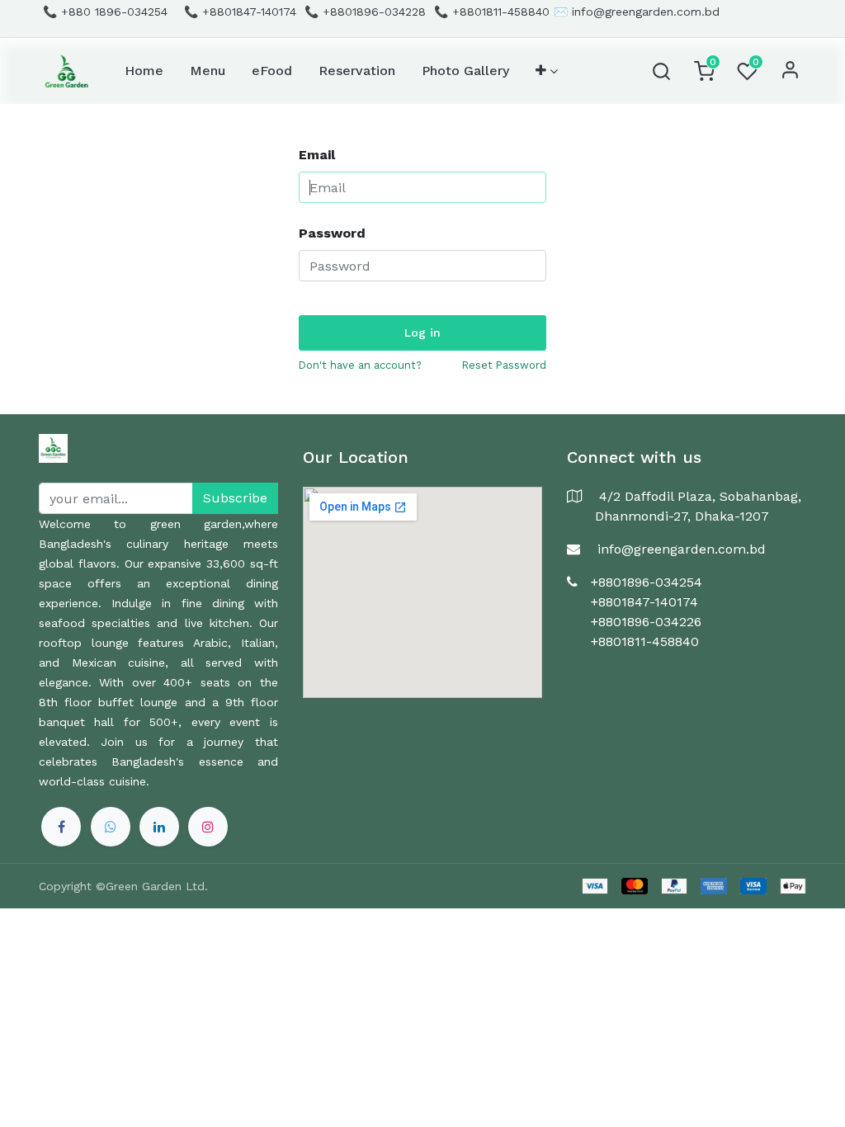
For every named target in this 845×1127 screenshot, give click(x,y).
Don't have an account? (360, 365)
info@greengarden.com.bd (646, 11)
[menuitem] (144, 71)
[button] (546, 71)
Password (332, 233)
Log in (422, 332)
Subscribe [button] (235, 498)
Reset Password (504, 365)
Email (317, 155)
